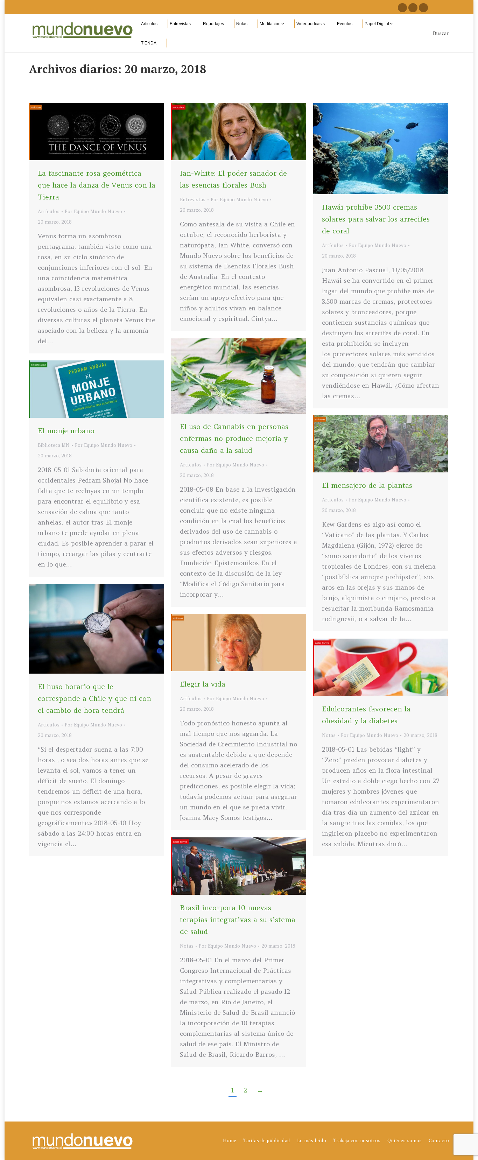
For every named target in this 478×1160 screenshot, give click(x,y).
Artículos (48, 212)
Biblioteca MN (54, 445)
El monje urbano (66, 430)
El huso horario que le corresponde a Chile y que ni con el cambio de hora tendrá (94, 698)
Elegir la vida (202, 684)
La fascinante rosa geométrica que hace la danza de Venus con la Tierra (96, 185)
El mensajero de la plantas (367, 485)
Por (93, 212)
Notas (329, 735)
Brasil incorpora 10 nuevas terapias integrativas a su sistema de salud (237, 919)
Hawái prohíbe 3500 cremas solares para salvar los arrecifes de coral (376, 219)
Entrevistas (192, 200)
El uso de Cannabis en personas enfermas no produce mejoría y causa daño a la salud (234, 438)
